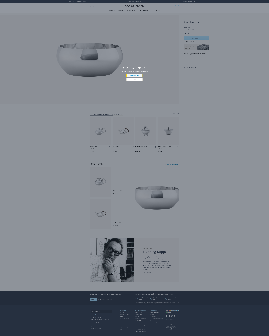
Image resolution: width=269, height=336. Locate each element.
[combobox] (134, 75)
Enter (134, 79)
